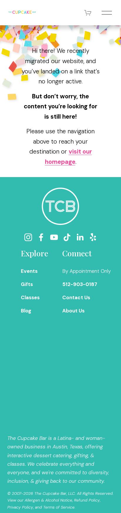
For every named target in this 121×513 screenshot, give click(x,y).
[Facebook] (41, 237)
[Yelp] (93, 237)
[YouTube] (54, 237)
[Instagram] (28, 237)
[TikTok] (67, 237)
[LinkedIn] (80, 237)
